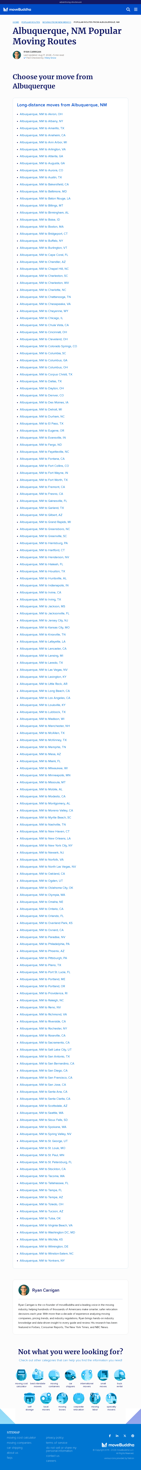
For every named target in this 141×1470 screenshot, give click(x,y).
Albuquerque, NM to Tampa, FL (41, 1190)
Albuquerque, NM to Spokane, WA (43, 1127)
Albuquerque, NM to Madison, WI (42, 719)
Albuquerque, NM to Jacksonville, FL (44, 613)
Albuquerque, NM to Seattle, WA (41, 1113)
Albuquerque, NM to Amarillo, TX (42, 128)
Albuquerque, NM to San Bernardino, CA (47, 1063)
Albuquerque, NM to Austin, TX (41, 177)
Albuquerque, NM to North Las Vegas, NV (48, 866)
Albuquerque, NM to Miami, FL (40, 761)
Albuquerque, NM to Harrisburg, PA (44, 543)
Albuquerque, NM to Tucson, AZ (41, 1211)
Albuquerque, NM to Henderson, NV (44, 557)
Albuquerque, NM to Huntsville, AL (43, 578)
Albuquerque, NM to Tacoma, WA (42, 1176)
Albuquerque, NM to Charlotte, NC (43, 290)
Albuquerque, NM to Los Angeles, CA (45, 698)
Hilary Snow (50, 58)
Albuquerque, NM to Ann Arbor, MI (43, 142)
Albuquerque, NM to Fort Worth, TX (44, 480)
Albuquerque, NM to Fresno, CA (41, 493)
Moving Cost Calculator (21, 1437)
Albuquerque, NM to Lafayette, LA (43, 641)
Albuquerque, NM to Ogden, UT (41, 880)
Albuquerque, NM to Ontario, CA (41, 909)
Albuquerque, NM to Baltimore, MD (43, 191)
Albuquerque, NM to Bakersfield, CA (44, 184)
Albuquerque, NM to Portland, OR (42, 986)
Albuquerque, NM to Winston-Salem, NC (47, 1253)
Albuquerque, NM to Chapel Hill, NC (44, 268)
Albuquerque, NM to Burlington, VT (43, 247)
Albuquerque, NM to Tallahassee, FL (44, 1183)
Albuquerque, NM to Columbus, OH (44, 367)
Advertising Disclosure (70, 2)
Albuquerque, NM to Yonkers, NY (42, 1260)
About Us (12, 1452)
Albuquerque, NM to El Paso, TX (41, 423)
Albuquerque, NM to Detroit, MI (41, 409)
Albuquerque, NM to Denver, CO (42, 395)
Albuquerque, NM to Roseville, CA (43, 1035)
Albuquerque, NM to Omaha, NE (41, 902)
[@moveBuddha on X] (124, 1436)
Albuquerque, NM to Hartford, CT (42, 550)
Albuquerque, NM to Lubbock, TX (43, 712)
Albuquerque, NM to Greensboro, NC (45, 529)
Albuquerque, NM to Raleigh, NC (42, 1000)
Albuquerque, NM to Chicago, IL (41, 318)
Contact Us (52, 1455)
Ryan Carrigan (32, 52)
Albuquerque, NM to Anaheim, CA (43, 135)
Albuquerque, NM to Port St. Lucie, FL (45, 972)
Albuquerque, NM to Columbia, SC (43, 353)
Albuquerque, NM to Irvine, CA (40, 592)
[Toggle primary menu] (136, 9)
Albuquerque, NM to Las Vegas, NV (44, 669)
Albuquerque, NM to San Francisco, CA (46, 1077)
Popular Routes (30, 22)
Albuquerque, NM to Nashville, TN (43, 824)
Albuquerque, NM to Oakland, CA (42, 873)
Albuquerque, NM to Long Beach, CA (45, 691)
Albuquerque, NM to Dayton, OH (42, 388)
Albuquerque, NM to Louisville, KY (43, 705)
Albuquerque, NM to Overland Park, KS (46, 923)
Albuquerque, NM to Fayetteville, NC (44, 451)
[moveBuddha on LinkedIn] (117, 1436)
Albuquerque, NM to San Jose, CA (43, 1084)
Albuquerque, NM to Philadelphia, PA (45, 944)
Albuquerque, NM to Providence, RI (44, 993)
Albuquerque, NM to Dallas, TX (41, 381)
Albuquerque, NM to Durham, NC (42, 416)
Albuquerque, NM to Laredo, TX (41, 662)
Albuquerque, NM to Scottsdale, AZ (43, 1105)
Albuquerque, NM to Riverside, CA (43, 1021)
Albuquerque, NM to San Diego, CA (44, 1070)
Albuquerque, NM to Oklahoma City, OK (46, 887)
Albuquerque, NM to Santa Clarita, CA (45, 1098)
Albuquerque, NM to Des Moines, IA (44, 402)
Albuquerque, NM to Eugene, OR (42, 430)
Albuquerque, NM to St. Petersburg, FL (46, 1162)
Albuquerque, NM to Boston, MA (42, 226)
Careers (51, 1460)
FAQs (10, 1457)
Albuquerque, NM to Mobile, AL (41, 789)
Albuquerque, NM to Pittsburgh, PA (43, 958)
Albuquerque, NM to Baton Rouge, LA (45, 198)
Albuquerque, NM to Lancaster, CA (43, 648)
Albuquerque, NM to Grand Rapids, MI (45, 522)
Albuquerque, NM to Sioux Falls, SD (44, 1120)
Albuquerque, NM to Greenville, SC (43, 536)
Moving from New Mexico (56, 22)
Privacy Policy (54, 1437)
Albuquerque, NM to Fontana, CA (42, 458)
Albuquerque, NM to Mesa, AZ (40, 754)
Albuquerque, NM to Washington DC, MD (47, 1232)
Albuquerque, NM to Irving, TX (40, 599)
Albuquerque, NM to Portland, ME (42, 979)
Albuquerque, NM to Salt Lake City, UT (46, 1049)
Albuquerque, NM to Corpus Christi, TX (46, 374)
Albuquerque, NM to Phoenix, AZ (42, 951)
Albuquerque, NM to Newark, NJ (42, 852)
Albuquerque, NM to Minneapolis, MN (45, 775)
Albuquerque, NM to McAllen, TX (42, 733)
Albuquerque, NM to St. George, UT (44, 1141)
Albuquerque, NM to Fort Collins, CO (44, 465)
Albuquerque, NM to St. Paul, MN (42, 1155)
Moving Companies (19, 1442)
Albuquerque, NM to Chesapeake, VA (45, 304)
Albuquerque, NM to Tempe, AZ (41, 1197)
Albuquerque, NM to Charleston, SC (44, 275)
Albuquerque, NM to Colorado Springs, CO (48, 346)
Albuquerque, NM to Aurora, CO (41, 170)
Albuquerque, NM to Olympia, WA (42, 895)
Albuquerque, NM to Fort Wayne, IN (44, 473)
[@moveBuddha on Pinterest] (132, 1436)
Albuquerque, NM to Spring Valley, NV (45, 1134)
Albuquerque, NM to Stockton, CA (43, 1169)
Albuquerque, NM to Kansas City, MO (45, 627)
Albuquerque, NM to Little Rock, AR (43, 684)
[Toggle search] (128, 9)
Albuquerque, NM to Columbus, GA (43, 360)
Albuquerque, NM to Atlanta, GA (41, 156)
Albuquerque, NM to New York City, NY (46, 845)
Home (16, 22)
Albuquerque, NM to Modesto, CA (43, 796)
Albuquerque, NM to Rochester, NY (43, 1028)
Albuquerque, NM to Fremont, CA (42, 487)
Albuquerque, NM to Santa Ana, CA (43, 1091)
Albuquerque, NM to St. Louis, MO (42, 1148)
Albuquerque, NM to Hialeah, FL (41, 564)
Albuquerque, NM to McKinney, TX (43, 740)
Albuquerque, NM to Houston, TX (42, 571)
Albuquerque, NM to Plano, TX (40, 965)
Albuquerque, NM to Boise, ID (40, 219)
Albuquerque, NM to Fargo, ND (41, 444)
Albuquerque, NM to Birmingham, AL (44, 212)
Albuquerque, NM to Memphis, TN (43, 747)
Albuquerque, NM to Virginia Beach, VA (46, 1225)
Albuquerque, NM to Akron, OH (41, 114)
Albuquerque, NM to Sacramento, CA (45, 1042)
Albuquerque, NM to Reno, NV (40, 1007)
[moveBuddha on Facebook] (110, 1436)
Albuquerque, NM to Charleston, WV (44, 283)
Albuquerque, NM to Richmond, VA (43, 1014)
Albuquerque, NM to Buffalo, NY (41, 240)
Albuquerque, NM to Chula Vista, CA (44, 325)
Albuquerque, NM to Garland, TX (42, 508)
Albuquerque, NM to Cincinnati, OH (43, 332)
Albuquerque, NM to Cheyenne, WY (44, 311)
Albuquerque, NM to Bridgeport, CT (44, 233)
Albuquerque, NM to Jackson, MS (42, 606)
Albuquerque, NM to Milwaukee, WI (44, 768)
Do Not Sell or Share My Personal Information (61, 1449)
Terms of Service (56, 1442)
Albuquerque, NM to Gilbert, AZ (41, 515)
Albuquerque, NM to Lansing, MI (41, 655)
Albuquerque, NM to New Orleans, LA (45, 838)
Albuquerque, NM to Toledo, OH (41, 1204)
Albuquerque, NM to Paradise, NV (42, 937)
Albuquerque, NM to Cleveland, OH (44, 339)
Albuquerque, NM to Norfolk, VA (42, 859)
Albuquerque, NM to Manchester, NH (45, 726)
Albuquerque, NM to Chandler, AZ (43, 262)
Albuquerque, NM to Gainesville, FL (43, 501)
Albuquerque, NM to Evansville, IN (43, 437)
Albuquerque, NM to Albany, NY (41, 121)
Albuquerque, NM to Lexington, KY (43, 676)
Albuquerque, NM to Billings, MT (41, 205)
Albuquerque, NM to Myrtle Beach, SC (45, 817)
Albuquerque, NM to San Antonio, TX (45, 1056)
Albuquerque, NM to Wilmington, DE (44, 1246)
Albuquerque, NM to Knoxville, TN (43, 634)
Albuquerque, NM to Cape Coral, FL (44, 255)
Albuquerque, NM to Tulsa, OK (40, 1218)
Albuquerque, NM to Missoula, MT (43, 782)
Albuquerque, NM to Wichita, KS (41, 1239)
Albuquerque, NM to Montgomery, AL (45, 803)
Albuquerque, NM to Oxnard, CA (42, 930)
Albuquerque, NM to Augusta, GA (42, 163)
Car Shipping (15, 1447)
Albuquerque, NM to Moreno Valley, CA (46, 810)
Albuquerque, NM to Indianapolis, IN (44, 585)
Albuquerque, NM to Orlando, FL (42, 916)
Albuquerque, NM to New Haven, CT (45, 831)
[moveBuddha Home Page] (17, 9)
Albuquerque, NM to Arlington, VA (43, 149)
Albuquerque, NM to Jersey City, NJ (44, 620)
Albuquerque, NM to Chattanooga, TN (45, 297)
